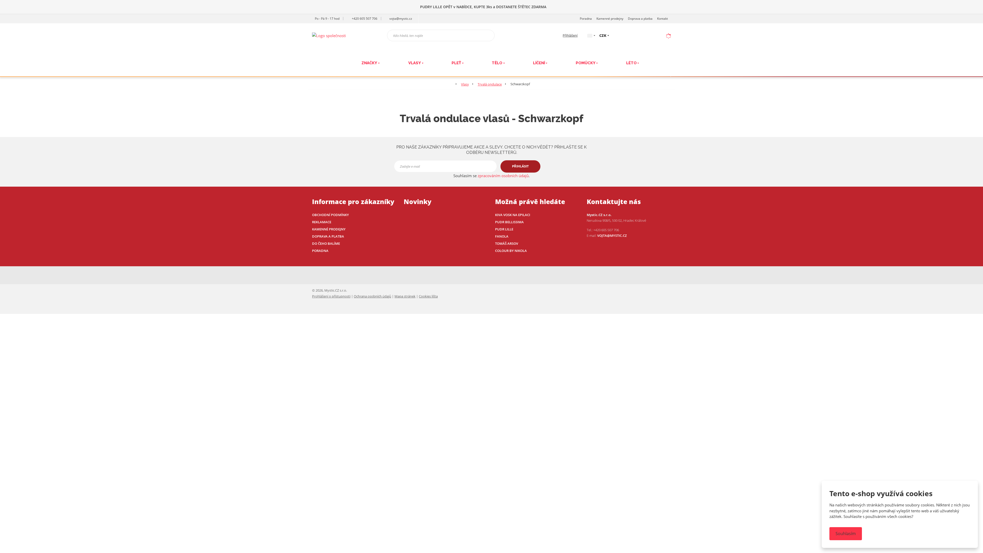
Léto (631, 63)
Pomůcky (585, 63)
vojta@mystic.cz (612, 235)
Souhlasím (846, 533)
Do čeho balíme (326, 243)
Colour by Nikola (511, 250)
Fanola (501, 236)
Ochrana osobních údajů (372, 296)
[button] (589, 35)
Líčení (539, 63)
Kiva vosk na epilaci (512, 214)
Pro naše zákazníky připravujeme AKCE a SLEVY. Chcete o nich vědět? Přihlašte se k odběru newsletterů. (491, 150)
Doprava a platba (640, 18)
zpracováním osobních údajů (503, 175)
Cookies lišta (428, 296)
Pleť (456, 63)
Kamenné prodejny (609, 18)
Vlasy (414, 63)
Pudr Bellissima (509, 222)
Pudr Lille (504, 229)
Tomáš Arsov (506, 243)
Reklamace (321, 222)
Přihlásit (520, 166)
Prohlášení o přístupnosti (331, 296)
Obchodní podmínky (330, 214)
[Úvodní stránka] (329, 35)
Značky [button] (369, 63)
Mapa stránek (404, 296)
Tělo (497, 63)
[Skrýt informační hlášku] (974, 7)
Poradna (586, 18)
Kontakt (662, 18)
